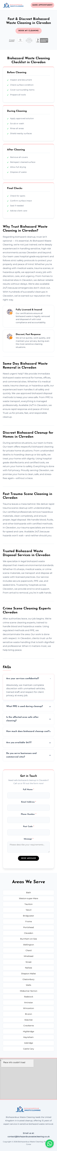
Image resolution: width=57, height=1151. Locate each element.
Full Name (28, 790)
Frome (28, 921)
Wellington (28, 944)
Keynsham (28, 1037)
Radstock (28, 996)
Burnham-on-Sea (28, 939)
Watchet (28, 1020)
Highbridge (28, 1031)
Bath (28, 892)
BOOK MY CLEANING (29, 31)
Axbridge (28, 1043)
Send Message (28, 858)
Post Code (28, 827)
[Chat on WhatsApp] (49, 1144)
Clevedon (28, 933)
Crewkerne (28, 1025)
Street (29, 962)
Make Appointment (42, 5)
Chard (28, 950)
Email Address (28, 802)
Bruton (28, 1014)
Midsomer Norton (28, 991)
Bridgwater (28, 916)
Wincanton (28, 1008)
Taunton (28, 904)
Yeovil (28, 910)
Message (28, 839)
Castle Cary (28, 1049)
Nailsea (28, 968)
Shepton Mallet (28, 973)
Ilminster (28, 1002)
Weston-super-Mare (28, 898)
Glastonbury (28, 979)
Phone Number (28, 814)
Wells (28, 985)
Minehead (28, 956)
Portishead (28, 927)
